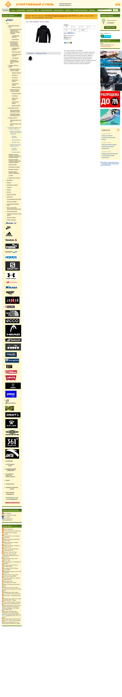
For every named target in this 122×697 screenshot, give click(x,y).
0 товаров (110, 22)
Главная (5, 10)
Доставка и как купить (80, 10)
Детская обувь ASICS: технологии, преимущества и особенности (10, 555)
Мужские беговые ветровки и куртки (15, 114)
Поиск (101, 10)
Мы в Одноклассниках (9, 515)
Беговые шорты (13, 117)
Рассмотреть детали (41, 53)
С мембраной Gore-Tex (15, 36)
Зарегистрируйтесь (107, 45)
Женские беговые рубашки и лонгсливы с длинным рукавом (15, 161)
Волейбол (9, 180)
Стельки (11, 175)
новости (106, 130)
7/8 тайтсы (15, 77)
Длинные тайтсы (16, 72)
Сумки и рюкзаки (11, 219)
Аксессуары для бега (14, 177)
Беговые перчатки (13, 169)
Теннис (9, 189)
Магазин (92, 10)
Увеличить (30, 53)
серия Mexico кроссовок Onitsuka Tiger (9, 559)
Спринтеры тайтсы (15, 80)
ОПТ (38, 10)
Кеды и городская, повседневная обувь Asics (14, 208)
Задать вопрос (58, 10)
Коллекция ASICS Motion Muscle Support (10, 569)
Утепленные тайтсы (15, 84)
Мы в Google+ (7, 513)
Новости (68, 10)
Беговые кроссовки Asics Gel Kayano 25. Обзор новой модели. (11, 619)
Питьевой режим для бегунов (11, 531)
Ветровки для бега (14, 108)
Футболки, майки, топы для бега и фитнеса (15, 128)
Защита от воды (16, 52)
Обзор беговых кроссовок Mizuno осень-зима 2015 (10, 575)
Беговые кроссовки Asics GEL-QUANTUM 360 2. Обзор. (11, 599)
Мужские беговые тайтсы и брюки (15, 90)
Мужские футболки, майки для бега (15, 145)
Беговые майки (16, 140)
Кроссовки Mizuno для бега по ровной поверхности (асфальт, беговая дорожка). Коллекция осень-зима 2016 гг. (11, 607)
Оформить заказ (110, 27)
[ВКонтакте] (65, 42)
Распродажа (21, 10)
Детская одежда (11, 217)
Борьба (9, 182)
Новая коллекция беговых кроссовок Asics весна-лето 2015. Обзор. (11, 589)
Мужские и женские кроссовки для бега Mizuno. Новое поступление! (110, 155)
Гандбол (9, 187)
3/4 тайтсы (15, 75)
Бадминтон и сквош (12, 185)
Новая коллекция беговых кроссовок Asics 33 (10, 549)
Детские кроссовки (12, 211)
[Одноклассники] (69, 42)
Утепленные (15, 39)
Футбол (9, 192)
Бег (70, 16)
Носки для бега (13, 164)
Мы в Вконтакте (8, 518)
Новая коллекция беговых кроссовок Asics (10, 543)
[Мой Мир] (71, 42)
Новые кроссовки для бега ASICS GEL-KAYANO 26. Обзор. (11, 622)
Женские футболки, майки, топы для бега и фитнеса (16, 133)
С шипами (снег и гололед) (16, 55)
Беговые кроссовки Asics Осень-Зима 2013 (10, 565)
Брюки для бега (16, 87)
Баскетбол (10, 196)
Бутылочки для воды (14, 167)
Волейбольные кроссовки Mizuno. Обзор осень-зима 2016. (11, 593)
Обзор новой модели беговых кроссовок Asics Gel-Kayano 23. (11, 602)
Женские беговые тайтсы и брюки (15, 69)
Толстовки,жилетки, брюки (14, 199)
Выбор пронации (8, 529)
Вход (101, 43)
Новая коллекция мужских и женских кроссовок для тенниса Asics (109, 146)
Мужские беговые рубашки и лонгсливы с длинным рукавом (15, 156)
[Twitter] (67, 42)
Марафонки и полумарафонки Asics (14, 62)
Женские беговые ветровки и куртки (15, 111)
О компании (31, 10)
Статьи (12, 10)
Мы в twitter (6, 517)
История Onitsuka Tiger (10, 552)
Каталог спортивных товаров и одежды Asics (53, 16)
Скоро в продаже (46, 10)
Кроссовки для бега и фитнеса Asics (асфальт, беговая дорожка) (16, 31)
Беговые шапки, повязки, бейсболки (14, 172)
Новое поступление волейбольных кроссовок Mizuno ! (108, 137)
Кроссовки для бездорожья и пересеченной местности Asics (14, 43)
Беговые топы (15, 142)
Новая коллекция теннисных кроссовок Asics (11, 546)
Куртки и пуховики (12, 201)
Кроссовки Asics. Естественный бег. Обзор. (9, 581)
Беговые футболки (14, 137)
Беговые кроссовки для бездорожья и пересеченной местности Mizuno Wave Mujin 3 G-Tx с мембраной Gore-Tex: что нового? (11, 614)
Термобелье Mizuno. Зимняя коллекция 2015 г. (11, 578)
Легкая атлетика (11, 194)
